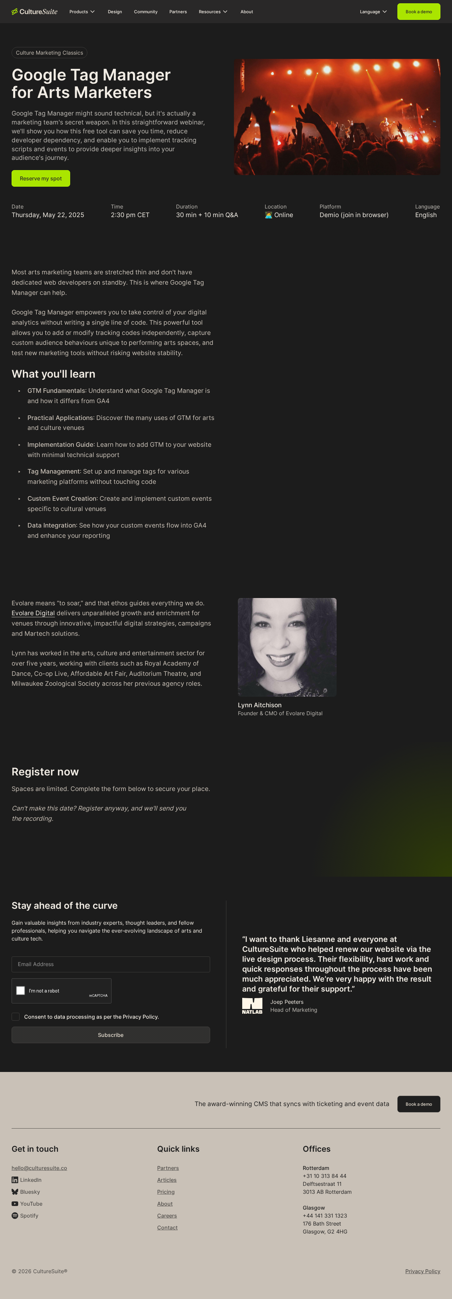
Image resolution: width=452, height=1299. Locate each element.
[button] (82, 12)
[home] (35, 11)
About (165, 1203)
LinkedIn (31, 1180)
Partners (168, 1168)
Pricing (166, 1191)
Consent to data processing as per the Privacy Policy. (91, 1016)
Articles (167, 1180)
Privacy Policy (422, 1271)
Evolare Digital (33, 613)
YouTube (31, 1203)
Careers (167, 1215)
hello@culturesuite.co (39, 1168)
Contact (167, 1227)
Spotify (29, 1215)
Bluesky (30, 1191)
